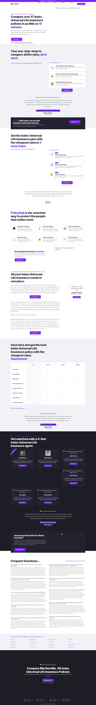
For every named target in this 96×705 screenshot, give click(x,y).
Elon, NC (69, 641)
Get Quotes (80, 3)
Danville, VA (13, 644)
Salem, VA (51, 641)
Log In (71, 2)
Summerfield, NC (33, 639)
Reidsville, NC (13, 641)
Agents (54, 2)
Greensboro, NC (52, 644)
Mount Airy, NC (52, 646)
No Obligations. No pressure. (17, 41)
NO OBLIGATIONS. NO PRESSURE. (75, 124)
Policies (46, 2)
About (39, 2)
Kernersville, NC (33, 646)
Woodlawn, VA (13, 646)
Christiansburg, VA (52, 639)
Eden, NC (12, 639)
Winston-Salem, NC (72, 644)
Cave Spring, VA (33, 641)
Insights (63, 2)
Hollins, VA (70, 639)
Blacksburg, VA (71, 646)
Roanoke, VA (32, 644)
